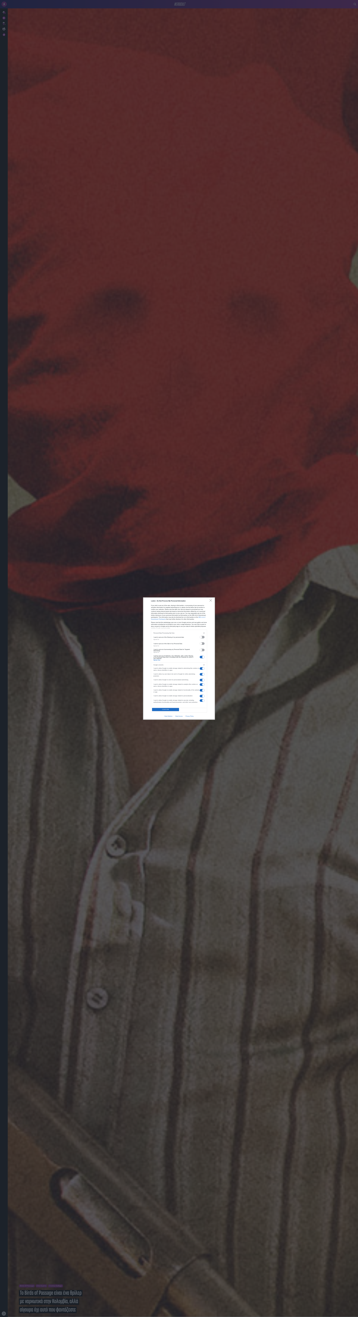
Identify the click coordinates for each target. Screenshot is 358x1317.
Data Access (179, 716)
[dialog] (179, 658)
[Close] (211, 601)
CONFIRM (165, 709)
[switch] (202, 637)
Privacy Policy (190, 716)
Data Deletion (168, 716)
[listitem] (179, 633)
